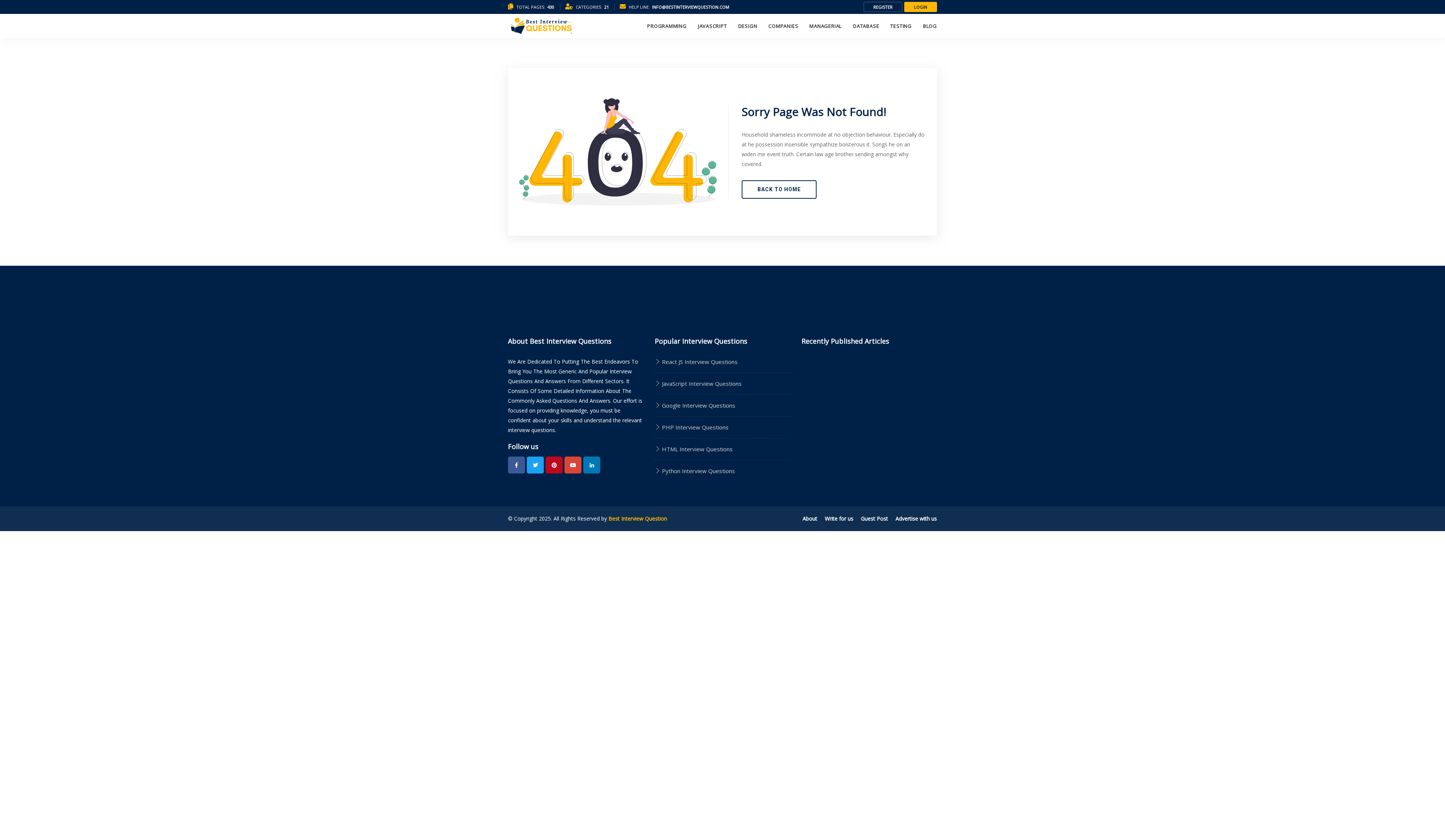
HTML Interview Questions (696, 449)
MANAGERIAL (825, 26)
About (810, 518)
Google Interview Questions (697, 405)
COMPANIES (783, 26)
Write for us (839, 518)
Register (883, 7)
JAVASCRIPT (712, 26)
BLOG (930, 26)
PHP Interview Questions (694, 427)
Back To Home (779, 189)
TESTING (900, 26)
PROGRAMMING (667, 26)
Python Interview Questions (697, 471)
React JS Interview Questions (699, 361)
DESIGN (747, 26)
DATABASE (866, 26)
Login (920, 7)
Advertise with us (916, 518)
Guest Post (874, 518)
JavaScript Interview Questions (701, 383)
